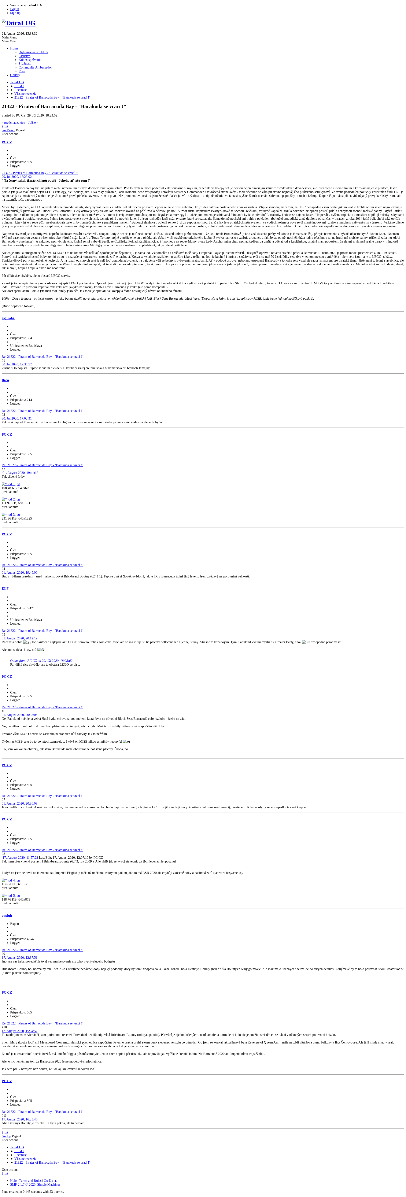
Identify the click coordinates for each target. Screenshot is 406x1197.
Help (13, 1180)
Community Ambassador (35, 67)
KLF (5, 588)
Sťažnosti (25, 63)
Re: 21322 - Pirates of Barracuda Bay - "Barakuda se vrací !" (42, 356)
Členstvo (24, 56)
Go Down (8, 130)
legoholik (8, 318)
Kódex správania (30, 60)
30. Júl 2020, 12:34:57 (17, 364)
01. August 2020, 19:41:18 (20, 472)
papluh (7, 915)
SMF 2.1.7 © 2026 (23, 1184)
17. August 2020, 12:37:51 (19, 957)
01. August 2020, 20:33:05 (19, 715)
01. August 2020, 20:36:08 (19, 803)
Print (5, 126)
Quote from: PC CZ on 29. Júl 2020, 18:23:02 (41, 660)
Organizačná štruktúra (33, 52)
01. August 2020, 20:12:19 (19, 638)
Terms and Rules (30, 1180)
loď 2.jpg (13, 499)
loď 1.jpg (13, 484)
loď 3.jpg (13, 514)
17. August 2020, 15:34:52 (19, 1031)
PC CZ (7, 142)
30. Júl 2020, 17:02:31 (17, 418)
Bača (5, 380)
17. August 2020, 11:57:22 (20, 857)
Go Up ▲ (50, 1180)
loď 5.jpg (13, 895)
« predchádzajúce (13, 122)
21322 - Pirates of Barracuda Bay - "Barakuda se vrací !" (40, 173)
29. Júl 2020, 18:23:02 (17, 176)
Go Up (6, 1136)
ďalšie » (33, 122)
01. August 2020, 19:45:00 (19, 572)
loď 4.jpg (13, 880)
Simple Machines (48, 1184)
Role (22, 71)
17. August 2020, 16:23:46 (19, 1119)
